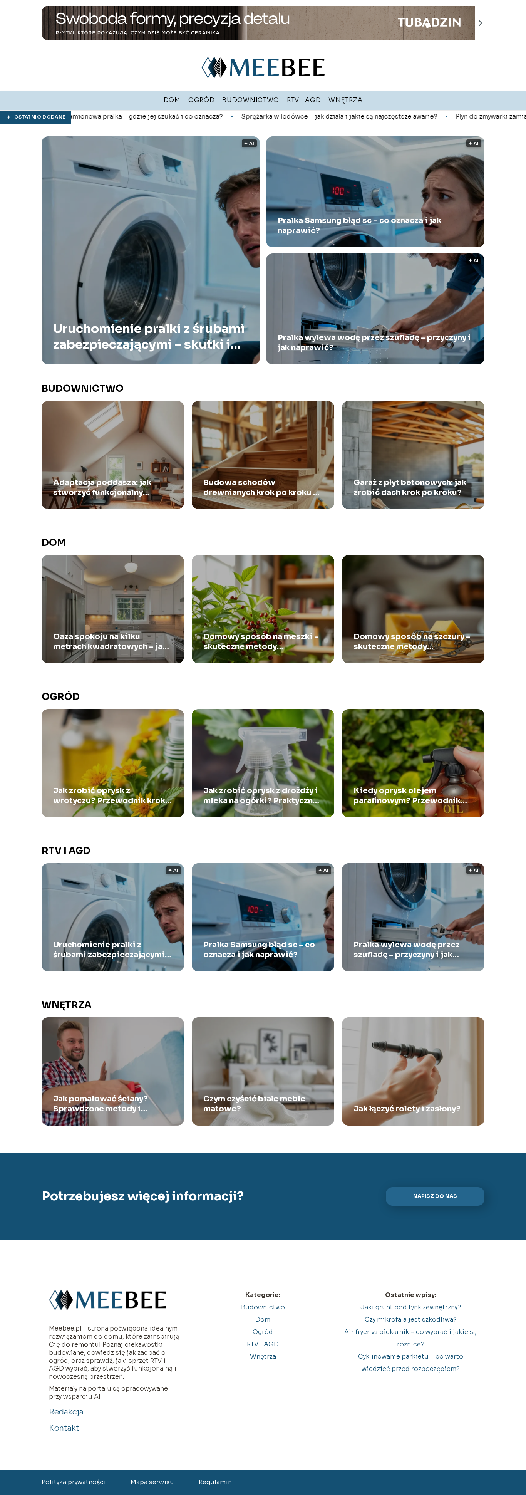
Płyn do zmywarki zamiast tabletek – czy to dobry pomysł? (420, 117)
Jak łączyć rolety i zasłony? (407, 1109)
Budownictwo (83, 388)
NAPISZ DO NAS (435, 1196)
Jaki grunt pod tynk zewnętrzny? (410, 1307)
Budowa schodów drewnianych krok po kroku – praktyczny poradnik (260, 488)
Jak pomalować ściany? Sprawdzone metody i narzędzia (100, 1104)
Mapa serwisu (152, 1482)
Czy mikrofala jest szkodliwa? (411, 1319)
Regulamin (215, 1482)
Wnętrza (67, 1005)
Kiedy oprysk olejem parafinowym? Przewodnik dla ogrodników (407, 796)
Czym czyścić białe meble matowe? (254, 1104)
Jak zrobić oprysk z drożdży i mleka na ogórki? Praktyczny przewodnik (260, 796)
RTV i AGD (66, 851)
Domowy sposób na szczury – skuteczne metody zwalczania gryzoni (412, 642)
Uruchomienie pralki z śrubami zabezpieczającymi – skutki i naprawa (149, 336)
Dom (54, 543)
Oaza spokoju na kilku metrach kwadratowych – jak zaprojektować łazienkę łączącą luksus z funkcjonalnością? (110, 642)
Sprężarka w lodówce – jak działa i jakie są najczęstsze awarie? (215, 117)
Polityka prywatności (74, 1482)
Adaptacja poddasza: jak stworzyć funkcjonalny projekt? (102, 488)
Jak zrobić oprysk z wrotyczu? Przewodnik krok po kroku (109, 796)
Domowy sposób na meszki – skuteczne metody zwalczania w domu (261, 642)
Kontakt (64, 1428)
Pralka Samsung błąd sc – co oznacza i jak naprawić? (359, 225)
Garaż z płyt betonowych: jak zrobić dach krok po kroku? (409, 487)
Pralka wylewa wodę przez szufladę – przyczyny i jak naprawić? (374, 342)
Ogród (61, 697)
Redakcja (66, 1412)
